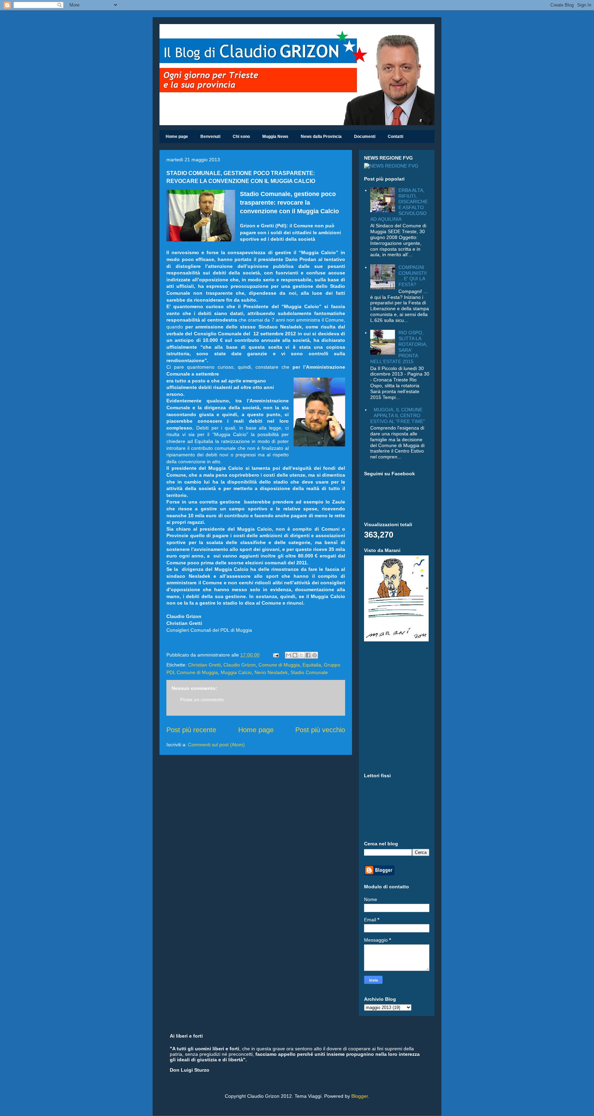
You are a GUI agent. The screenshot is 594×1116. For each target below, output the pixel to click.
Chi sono (241, 136)
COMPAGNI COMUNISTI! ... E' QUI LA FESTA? (412, 275)
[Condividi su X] (301, 655)
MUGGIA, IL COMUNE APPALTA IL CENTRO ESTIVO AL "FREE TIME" (397, 415)
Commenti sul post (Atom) (216, 744)
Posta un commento (202, 699)
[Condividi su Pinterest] (314, 655)
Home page (177, 136)
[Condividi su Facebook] (308, 655)
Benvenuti (210, 136)
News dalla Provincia (321, 136)
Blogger (359, 1096)
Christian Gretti (204, 665)
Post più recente (191, 730)
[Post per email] (275, 655)
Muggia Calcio (236, 672)
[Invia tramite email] (288, 655)
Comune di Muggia (279, 665)
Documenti (364, 136)
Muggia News (275, 136)
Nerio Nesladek (271, 672)
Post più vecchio (320, 730)
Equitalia (311, 665)
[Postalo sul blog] (295, 655)
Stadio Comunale (309, 672)
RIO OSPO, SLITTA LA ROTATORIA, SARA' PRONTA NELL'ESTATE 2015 (399, 347)
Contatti (395, 136)
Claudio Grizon (239, 665)
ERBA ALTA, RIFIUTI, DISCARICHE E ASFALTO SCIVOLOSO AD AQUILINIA (399, 204)
